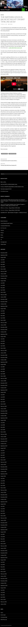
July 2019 (3, 394)
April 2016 (3, 485)
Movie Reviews (4, 153)
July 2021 (3, 338)
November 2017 (4, 441)
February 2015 (4, 518)
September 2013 (4, 557)
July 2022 (3, 310)
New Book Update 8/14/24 (6, 189)
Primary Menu (26, 9)
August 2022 (3, 308)
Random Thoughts (5, 9)
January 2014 (3, 548)
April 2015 (3, 513)
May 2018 (3, 427)
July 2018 (3, 422)
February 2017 (4, 462)
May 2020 (3, 371)
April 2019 (3, 401)
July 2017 (3, 450)
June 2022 (3, 313)
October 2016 (3, 471)
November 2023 (4, 276)
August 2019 (3, 392)
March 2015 (3, 515)
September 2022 (4, 306)
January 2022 (3, 324)
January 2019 (3, 408)
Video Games (3, 244)
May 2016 (3, 483)
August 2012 (3, 587)
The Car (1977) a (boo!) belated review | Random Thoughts (12, 204)
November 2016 (4, 469)
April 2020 (3, 373)
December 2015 (4, 494)
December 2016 (4, 466)
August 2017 (3, 448)
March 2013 (3, 571)
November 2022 (4, 301)
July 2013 (3, 562)
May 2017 (3, 455)
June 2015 (3, 508)
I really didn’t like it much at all (15, 47)
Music (2, 235)
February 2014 (4, 545)
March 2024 (3, 269)
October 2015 (3, 499)
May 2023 (3, 287)
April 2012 (3, 597)
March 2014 (3, 543)
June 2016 (3, 480)
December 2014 (4, 522)
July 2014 (3, 534)
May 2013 (3, 566)
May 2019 (3, 399)
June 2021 (3, 341)
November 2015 (4, 497)
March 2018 (3, 431)
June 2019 (3, 397)
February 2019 (4, 406)
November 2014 (4, 525)
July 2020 (3, 366)
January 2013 (3, 576)
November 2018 (4, 413)
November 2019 (4, 385)
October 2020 (3, 359)
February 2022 (4, 322)
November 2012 (4, 580)
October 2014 (3, 527)
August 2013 (3, 559)
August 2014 (3, 532)
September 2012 (4, 585)
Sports (2, 237)
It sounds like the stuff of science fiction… (9, 160)
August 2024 (3, 257)
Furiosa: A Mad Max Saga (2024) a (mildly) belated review (12, 186)
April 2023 (3, 290)
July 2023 (3, 283)
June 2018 (3, 424)
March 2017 (3, 459)
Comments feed (4, 617)
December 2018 (4, 411)
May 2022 (3, 315)
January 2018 (3, 436)
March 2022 (3, 320)
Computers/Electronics (5, 225)
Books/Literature (4, 221)
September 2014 (4, 529)
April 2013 (3, 569)
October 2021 (3, 331)
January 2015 (3, 520)
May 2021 (3, 343)
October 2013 (3, 555)
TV (1, 239)
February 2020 (4, 378)
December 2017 (4, 438)
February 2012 (4, 601)
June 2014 (3, 536)
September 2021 (4, 334)
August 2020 (3, 364)
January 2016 (3, 492)
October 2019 (3, 387)
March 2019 (3, 404)
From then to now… (5, 191)
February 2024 (4, 271)
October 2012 (3, 583)
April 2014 (3, 541)
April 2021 (3, 345)
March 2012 (3, 599)
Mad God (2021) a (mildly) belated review (9, 184)
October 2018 (3, 415)
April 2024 (3, 266)
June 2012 (3, 592)
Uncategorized (4, 242)
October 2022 (3, 303)
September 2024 (4, 255)
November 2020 (4, 357)
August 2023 (3, 280)
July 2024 (3, 259)
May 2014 (3, 538)
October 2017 (3, 443)
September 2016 (4, 473)
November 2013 (4, 552)
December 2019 (4, 383)
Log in (2, 612)
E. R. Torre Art (3, 228)
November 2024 (4, 252)
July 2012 (3, 590)
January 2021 (3, 352)
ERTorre (10, 24)
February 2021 (4, 350)
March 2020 (3, 376)
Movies (2, 14)
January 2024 (3, 273)
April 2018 (3, 429)
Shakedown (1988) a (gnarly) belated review (9, 205)
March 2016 (3, 487)
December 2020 (4, 355)
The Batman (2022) (12, 153)
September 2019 (4, 390)
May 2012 (3, 594)
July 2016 (3, 478)
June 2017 (3, 452)
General (2, 230)
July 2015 (3, 506)
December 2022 (4, 299)
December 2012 (4, 578)
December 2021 (4, 327)
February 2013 (4, 573)
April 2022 (3, 317)
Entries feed (3, 614)
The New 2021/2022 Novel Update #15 (8, 164)
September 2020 (4, 362)
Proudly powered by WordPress (6, 625)
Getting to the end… (23, 212)
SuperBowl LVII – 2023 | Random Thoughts (9, 212)
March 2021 (3, 348)
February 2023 (4, 294)
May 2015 (3, 511)
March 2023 (3, 292)
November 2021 (4, 329)
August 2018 (3, 420)
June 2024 (3, 262)
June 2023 (3, 285)
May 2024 (3, 264)
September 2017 (4, 445)
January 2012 (3, 604)
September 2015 (4, 501)
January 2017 (3, 464)
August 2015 (3, 504)
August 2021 (3, 336)
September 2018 (4, 417)
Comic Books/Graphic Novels (7, 223)
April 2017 (3, 457)
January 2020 (3, 380)
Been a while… (3, 182)
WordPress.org (4, 619)
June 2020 (3, 369)
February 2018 (4, 434)
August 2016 (3, 476)
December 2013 (4, 550)
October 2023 (3, 278)
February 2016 (4, 490)
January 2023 (3, 297)
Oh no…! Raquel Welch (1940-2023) (12, 207)
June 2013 (3, 564)
